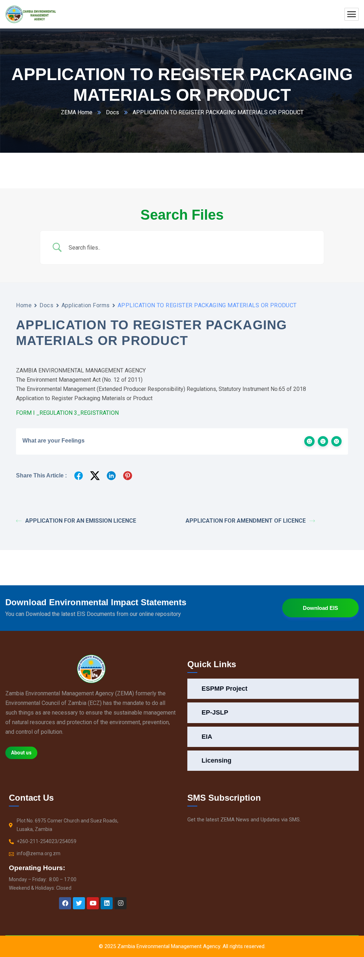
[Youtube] (93, 903)
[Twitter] (79, 903)
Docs (112, 112)
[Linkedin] (107, 903)
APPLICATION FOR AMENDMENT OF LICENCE (246, 520)
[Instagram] (120, 903)
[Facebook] (65, 903)
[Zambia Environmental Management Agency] (30, 14)
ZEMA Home (76, 112)
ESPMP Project (224, 688)
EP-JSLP (215, 712)
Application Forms (85, 305)
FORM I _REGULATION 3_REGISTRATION (67, 412)
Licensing (216, 760)
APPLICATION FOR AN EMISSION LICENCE (80, 520)
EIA (207, 736)
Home (24, 305)
